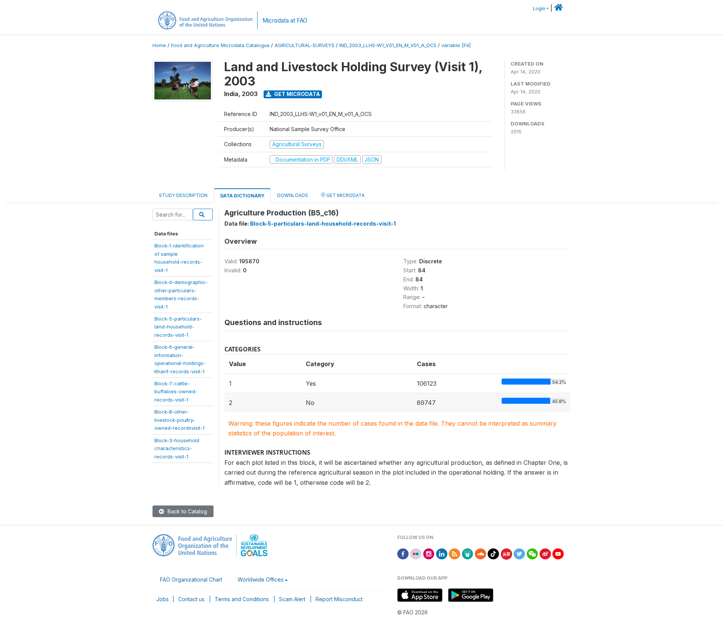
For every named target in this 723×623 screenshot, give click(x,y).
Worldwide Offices (261, 579)
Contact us (191, 599)
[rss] (454, 553)
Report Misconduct (339, 599)
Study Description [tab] (183, 195)
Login (539, 8)
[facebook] (403, 553)
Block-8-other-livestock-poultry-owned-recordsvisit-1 (179, 420)
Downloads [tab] (292, 195)
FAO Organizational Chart (191, 579)
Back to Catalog (186, 511)
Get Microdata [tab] (345, 195)
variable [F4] (456, 45)
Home (159, 45)
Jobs (162, 599)
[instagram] (429, 553)
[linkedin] (441, 553)
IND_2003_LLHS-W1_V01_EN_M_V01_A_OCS (387, 45)
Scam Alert (292, 599)
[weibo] (545, 553)
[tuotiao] (506, 553)
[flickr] (415, 553)
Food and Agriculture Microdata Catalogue (220, 45)
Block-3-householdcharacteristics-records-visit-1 (176, 448)
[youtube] (558, 553)
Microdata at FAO (284, 20)
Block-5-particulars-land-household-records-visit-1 (178, 327)
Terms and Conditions (242, 599)
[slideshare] (467, 553)
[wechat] (532, 553)
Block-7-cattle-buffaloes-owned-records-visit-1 (175, 391)
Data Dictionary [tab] (242, 196)
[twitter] (519, 553)
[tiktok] (493, 553)
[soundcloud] (480, 553)
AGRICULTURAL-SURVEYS (304, 45)
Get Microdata (296, 94)
